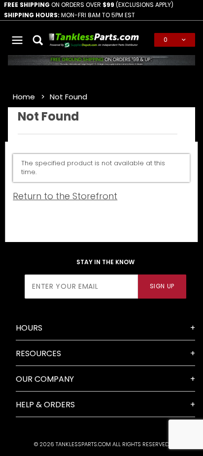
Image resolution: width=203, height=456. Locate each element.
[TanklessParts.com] (94, 39)
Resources (38, 353)
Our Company (45, 379)
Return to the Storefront (65, 196)
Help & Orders (45, 404)
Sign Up (162, 286)
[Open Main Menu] (17, 39)
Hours (29, 328)
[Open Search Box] (38, 39)
